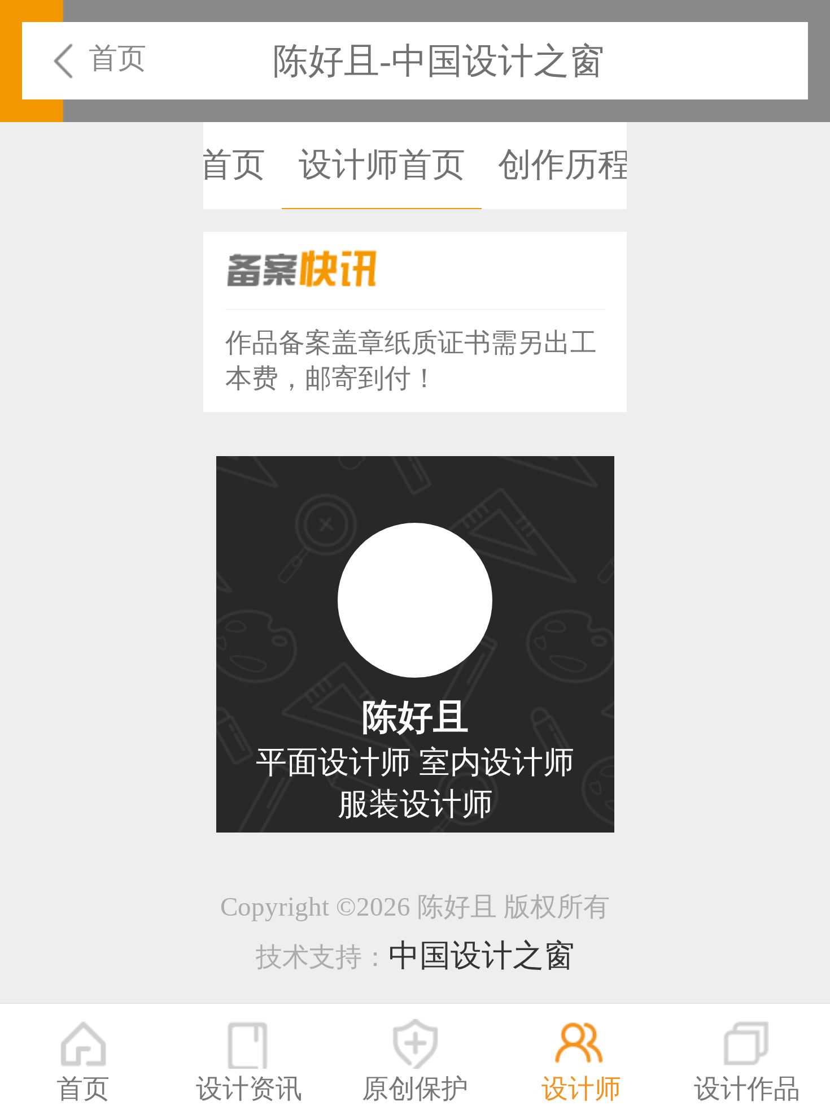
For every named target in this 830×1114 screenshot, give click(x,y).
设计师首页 (382, 164)
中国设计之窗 (481, 955)
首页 (117, 58)
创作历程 (564, 164)
